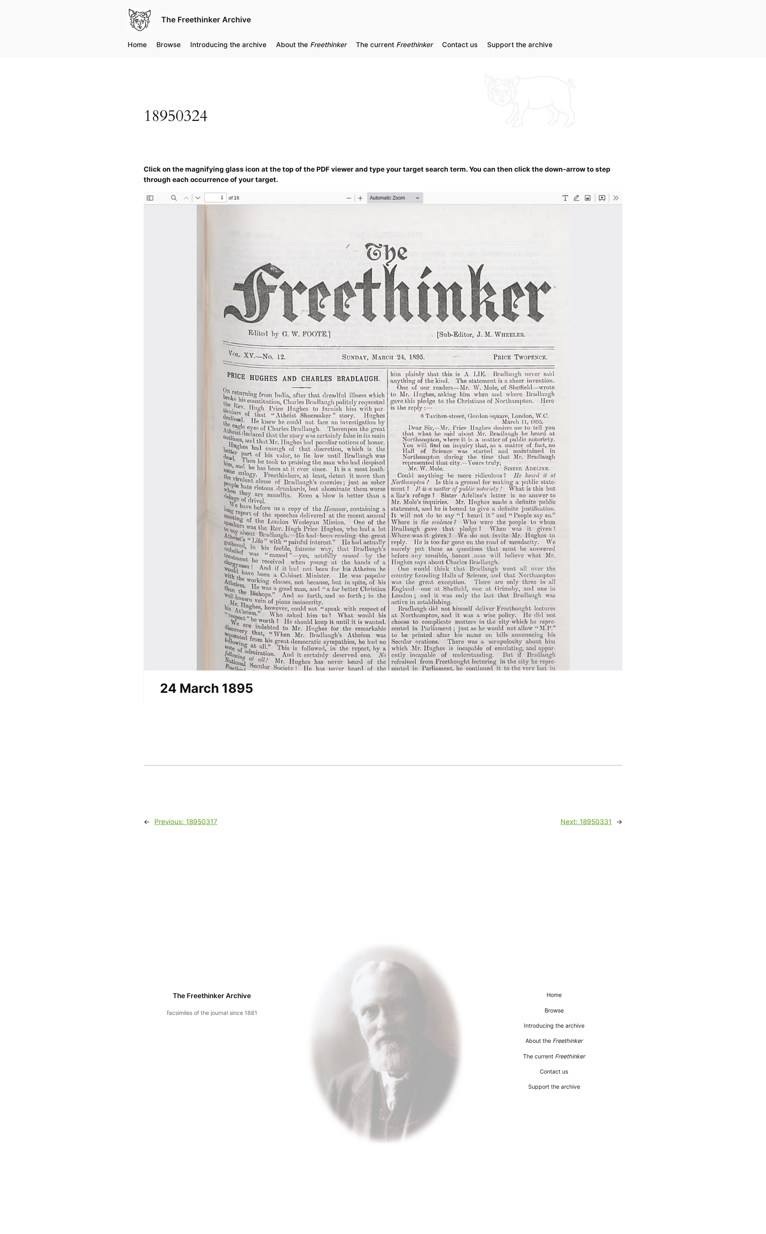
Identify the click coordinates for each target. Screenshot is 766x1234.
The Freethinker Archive (206, 19)
